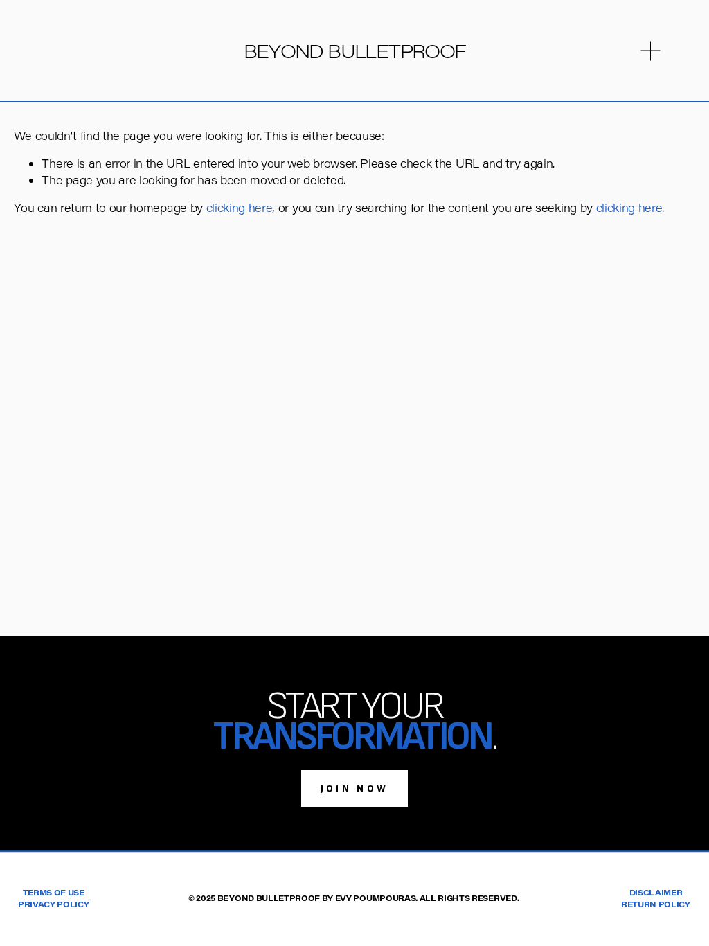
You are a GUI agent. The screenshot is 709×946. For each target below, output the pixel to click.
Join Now (355, 788)
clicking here (239, 207)
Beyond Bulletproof (355, 50)
